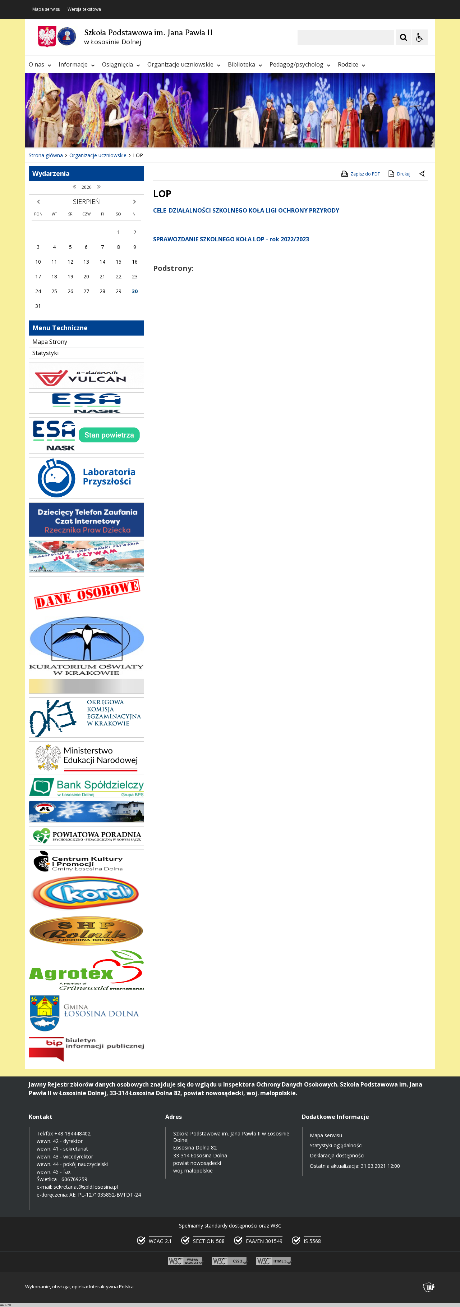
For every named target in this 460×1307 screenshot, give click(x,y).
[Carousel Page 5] (122, 133)
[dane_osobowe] (86, 610)
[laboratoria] (86, 497)
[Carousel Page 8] (142, 133)
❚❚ (39, 134)
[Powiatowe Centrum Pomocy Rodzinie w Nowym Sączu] (86, 821)
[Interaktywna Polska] (429, 1287)
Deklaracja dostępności (337, 1155)
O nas (36, 64)
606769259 (74, 1179)
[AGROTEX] (86, 988)
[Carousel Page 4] (115, 133)
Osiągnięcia (117, 64)
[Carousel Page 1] (95, 133)
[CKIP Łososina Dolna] (86, 870)
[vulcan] (86, 387)
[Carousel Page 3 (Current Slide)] (108, 133)
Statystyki (45, 353)
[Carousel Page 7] (136, 133)
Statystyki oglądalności (336, 1145)
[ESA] (86, 412)
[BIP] (86, 1060)
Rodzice (348, 64)
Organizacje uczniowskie (180, 64)
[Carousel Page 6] (129, 133)
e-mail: (45, 1186)
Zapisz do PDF (365, 174)
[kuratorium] (86, 673)
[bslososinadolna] (86, 795)
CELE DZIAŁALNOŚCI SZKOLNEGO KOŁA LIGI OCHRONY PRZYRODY (246, 210)
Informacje (73, 64)
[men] (86, 772)
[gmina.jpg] (86, 1031)
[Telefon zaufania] (86, 535)
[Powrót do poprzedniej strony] (423, 174)
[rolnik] (86, 944)
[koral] (86, 910)
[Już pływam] (86, 571)
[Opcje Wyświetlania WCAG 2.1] (420, 37)
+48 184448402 (72, 1133)
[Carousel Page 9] (149, 133)
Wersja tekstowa (84, 9)
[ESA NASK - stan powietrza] (86, 452)
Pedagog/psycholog (296, 64)
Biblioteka (241, 64)
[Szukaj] (403, 37)
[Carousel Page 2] (102, 133)
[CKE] (86, 692)
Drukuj (403, 174)
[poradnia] (86, 844)
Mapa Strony (49, 342)
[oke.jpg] (86, 736)
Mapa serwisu (46, 9)
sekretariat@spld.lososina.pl (86, 1186)
